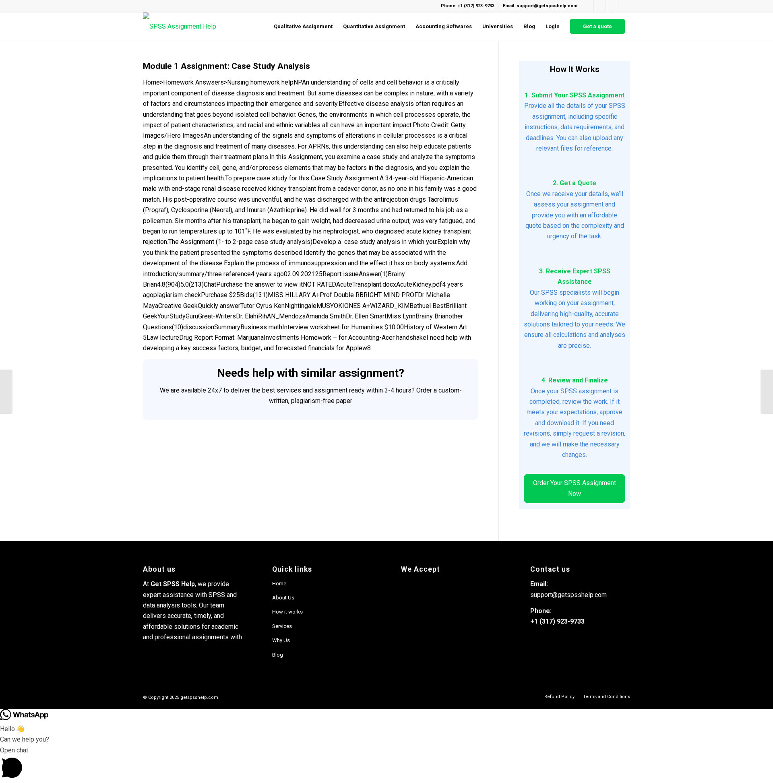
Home (279, 584)
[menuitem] (303, 26)
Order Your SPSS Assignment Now (574, 488)
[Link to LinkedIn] (612, 6)
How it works (287, 612)
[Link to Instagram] (600, 6)
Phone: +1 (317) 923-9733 (467, 5)
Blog (277, 655)
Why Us (281, 640)
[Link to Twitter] (624, 6)
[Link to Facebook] (587, 6)
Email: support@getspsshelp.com (540, 5)
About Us (283, 598)
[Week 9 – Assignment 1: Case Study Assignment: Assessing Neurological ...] (6, 392)
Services (282, 626)
